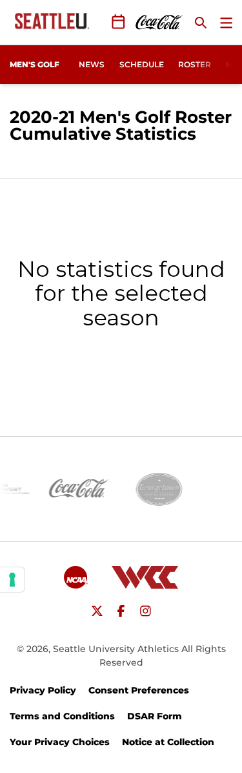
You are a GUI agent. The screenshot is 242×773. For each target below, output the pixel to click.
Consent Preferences (138, 690)
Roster (194, 64)
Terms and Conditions (62, 716)
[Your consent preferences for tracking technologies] (12, 579)
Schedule (141, 64)
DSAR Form (154, 716)
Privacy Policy (43, 690)
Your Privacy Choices (60, 742)
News (92, 64)
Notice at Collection (168, 742)
